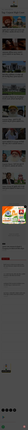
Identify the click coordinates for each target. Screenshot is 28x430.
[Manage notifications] (24, 426)
